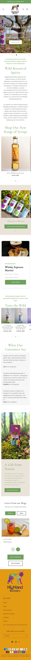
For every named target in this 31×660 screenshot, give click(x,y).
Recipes (10, 513)
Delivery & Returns (9, 614)
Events (5, 621)
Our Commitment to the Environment (15, 625)
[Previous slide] (12, 55)
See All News (15, 563)
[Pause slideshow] (29, 55)
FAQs (4, 606)
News (21, 513)
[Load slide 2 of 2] (17, 55)
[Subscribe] (26, 636)
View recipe (15, 282)
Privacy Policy (7, 610)
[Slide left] (12, 181)
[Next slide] (19, 55)
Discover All (15, 42)
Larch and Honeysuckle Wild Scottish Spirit (7, 327)
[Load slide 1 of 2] (15, 55)
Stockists (6, 617)
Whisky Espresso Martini (14, 269)
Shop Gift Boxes (12, 490)
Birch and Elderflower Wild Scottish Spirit (20, 327)
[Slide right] (19, 181)
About (5, 603)
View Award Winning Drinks (16, 226)
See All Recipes (15, 557)
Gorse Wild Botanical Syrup (15, 173)
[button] (3, 9)
